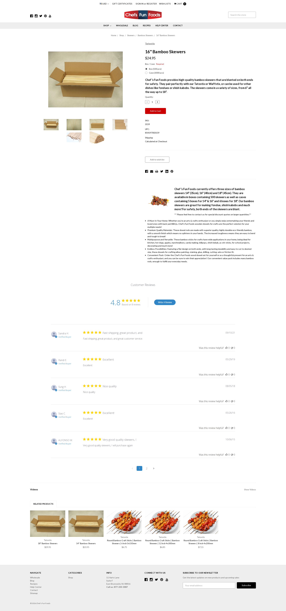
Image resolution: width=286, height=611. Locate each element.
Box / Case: (154, 64)
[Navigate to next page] (154, 468)
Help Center (161, 25)
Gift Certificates (122, 3)
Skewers (131, 35)
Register (152, 3)
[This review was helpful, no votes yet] (227, 348)
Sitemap (34, 593)
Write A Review (165, 302)
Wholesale (122, 25)
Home (113, 35)
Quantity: (149, 97)
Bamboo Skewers (145, 35)
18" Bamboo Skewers (47, 543)
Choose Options (48, 523)
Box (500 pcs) (155, 69)
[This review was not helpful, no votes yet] (232, 348)
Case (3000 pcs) (156, 72)
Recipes (147, 25)
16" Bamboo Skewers (165, 35)
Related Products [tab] (43, 504)
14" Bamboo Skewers (86, 543)
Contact (178, 25)
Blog (135, 25)
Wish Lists (165, 3)
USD (104, 3)
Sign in (139, 3)
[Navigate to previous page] (132, 468)
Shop (106, 25)
